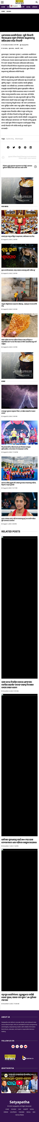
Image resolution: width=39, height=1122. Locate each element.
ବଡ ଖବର (5, 48)
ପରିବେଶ (34, 7)
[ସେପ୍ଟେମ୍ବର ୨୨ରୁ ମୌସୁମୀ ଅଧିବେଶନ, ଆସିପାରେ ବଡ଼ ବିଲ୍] (19, 222)
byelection (10, 139)
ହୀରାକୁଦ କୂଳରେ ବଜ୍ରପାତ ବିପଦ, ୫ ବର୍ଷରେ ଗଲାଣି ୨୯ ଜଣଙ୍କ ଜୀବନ (18, 412)
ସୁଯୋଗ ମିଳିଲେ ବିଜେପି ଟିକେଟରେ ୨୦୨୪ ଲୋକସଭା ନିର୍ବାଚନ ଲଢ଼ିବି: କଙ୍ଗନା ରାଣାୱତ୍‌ (22, 157)
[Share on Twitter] (14, 147)
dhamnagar (19, 139)
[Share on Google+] (19, 147)
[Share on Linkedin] (31, 147)
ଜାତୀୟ (28, 7)
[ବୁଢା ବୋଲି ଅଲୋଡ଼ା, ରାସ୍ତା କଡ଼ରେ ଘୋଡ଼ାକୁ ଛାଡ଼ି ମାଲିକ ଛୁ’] (19, 256)
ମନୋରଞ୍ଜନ (21, 1112)
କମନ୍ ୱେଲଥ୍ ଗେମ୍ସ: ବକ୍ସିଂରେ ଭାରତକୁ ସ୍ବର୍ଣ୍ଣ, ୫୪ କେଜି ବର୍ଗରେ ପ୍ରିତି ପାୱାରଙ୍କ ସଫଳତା (18, 519)
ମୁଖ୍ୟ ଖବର (11, 48)
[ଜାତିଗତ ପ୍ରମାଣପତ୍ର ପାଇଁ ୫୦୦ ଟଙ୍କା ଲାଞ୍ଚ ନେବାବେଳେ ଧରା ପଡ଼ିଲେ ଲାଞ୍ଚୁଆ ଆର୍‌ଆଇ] (19, 765)
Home (3, 7)
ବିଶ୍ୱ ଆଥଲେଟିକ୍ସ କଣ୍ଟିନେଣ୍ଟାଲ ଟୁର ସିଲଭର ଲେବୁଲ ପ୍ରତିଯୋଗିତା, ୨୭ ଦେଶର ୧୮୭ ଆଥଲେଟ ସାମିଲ (15, 448)
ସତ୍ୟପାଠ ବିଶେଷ (19, 1115)
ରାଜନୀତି (22, 7)
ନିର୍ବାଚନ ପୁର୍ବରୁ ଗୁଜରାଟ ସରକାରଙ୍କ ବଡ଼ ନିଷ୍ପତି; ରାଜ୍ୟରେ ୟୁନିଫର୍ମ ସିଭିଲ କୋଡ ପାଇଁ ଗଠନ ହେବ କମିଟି (17, 166)
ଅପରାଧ (28, 1112)
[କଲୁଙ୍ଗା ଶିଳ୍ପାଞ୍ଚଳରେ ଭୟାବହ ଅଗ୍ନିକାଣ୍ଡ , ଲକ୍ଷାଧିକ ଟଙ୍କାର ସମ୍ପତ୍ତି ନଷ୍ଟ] (19, 290)
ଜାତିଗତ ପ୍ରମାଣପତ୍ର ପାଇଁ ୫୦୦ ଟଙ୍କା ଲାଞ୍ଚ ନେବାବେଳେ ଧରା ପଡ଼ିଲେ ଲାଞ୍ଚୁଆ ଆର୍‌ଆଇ (19, 841)
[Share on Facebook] (8, 147)
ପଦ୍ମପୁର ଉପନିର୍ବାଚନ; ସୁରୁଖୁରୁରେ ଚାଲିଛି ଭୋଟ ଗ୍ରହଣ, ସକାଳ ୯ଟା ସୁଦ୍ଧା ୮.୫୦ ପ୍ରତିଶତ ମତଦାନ (18, 997)
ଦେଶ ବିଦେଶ (13, 1112)
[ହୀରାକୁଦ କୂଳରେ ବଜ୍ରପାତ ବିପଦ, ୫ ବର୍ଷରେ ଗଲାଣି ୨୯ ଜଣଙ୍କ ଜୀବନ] (19, 397)
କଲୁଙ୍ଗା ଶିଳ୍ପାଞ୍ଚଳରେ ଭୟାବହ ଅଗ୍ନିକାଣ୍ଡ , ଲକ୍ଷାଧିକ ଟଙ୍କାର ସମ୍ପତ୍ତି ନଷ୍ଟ (19, 305)
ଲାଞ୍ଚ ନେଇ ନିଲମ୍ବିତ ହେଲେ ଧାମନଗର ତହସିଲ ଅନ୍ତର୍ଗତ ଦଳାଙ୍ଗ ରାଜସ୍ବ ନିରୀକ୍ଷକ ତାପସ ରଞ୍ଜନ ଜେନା (17, 684)
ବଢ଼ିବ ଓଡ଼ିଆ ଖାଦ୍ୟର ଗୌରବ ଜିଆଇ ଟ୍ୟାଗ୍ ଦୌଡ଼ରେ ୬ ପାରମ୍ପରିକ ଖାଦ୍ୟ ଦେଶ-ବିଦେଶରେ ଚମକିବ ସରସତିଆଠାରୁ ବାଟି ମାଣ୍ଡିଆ (19, 342)
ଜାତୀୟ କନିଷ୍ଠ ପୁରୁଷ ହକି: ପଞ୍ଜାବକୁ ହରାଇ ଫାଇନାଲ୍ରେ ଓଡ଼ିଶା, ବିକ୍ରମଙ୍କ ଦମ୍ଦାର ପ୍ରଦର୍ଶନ (18, 484)
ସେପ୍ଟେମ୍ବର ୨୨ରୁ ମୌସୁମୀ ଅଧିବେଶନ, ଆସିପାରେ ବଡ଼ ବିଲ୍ (17, 236)
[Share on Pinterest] (25, 147)
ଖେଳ (34, 1112)
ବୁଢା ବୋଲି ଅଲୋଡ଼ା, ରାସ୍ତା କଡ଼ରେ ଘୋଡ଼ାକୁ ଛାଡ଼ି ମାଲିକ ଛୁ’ (18, 270)
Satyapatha (24, 45)
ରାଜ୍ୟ (21, 48)
